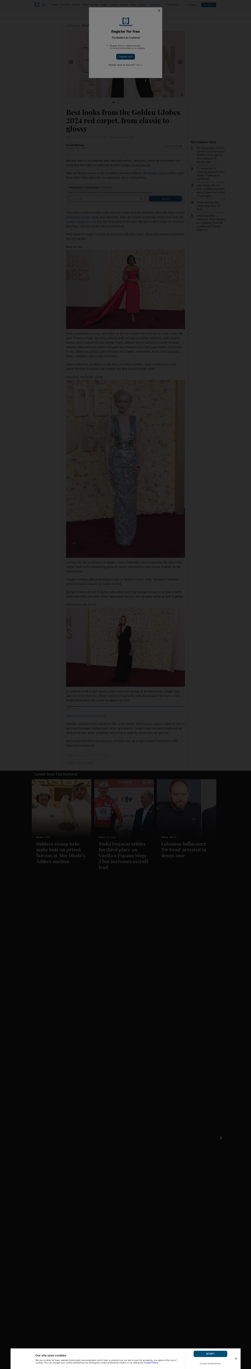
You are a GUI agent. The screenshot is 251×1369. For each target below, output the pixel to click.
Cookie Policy (151, 1362)
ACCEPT (210, 1353)
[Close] (236, 1358)
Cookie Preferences (210, 1363)
